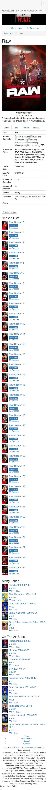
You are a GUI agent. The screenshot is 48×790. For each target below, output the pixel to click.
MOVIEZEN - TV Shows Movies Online (22, 10)
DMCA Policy (26, 738)
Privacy (27, 736)
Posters (26, 127)
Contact (26, 741)
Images (36, 127)
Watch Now (16, 28)
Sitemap (26, 743)
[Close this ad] (1, 789)
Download (35, 28)
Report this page (10, 212)
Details (6, 127)
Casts (16, 127)
